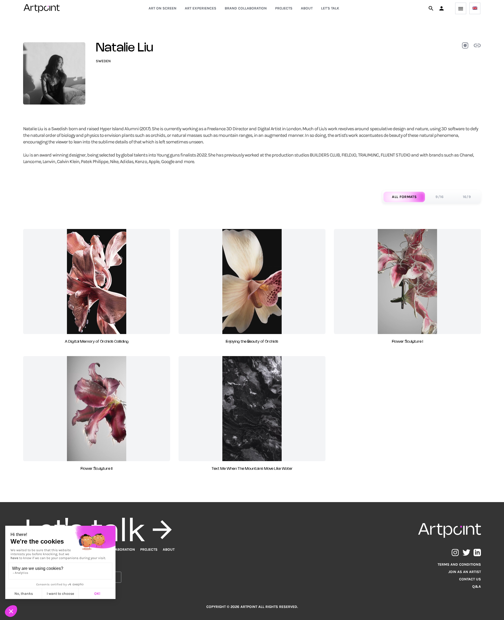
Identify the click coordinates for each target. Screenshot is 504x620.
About (307, 8)
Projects (283, 8)
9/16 (439, 197)
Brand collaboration (246, 8)
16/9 (467, 197)
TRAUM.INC (368, 155)
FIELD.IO (349, 155)
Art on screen (162, 8)
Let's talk (330, 8)
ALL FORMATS (404, 197)
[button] (441, 8)
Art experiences (200, 8)
